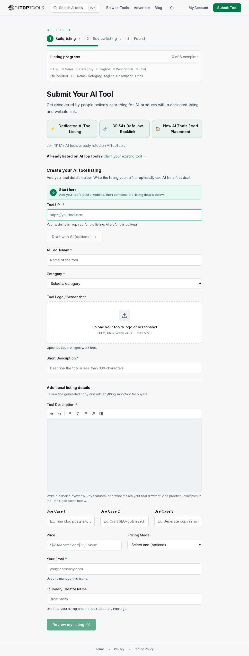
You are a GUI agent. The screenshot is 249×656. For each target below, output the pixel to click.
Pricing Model (139, 535)
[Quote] (101, 413)
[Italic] (77, 413)
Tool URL (55, 205)
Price (51, 535)
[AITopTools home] (26, 8)
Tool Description (62, 404)
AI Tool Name (59, 250)
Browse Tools (117, 8)
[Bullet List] (85, 413)
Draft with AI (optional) (72, 236)
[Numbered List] (93, 413)
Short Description (63, 358)
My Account (198, 8)
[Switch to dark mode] (172, 8)
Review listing (105, 38)
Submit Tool (227, 8)
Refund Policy (143, 649)
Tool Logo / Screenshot (66, 297)
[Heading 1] (51, 413)
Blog (158, 8)
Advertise (142, 8)
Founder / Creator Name (67, 589)
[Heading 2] (59, 413)
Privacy (119, 649)
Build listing (65, 38)
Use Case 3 (164, 511)
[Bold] (70, 413)
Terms (100, 649)
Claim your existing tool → (125, 156)
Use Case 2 (110, 511)
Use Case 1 (56, 511)
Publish (140, 38)
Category (56, 274)
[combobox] (72, 7)
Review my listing (68, 624)
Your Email (57, 559)
